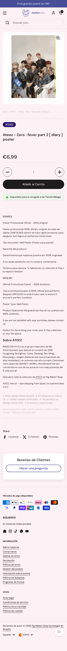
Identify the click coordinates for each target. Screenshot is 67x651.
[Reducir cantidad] (7, 172)
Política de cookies (13, 610)
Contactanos (10, 551)
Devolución (9, 560)
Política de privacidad (14, 606)
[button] (60, 13)
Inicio (5, 112)
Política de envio (11, 564)
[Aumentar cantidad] (59, 172)
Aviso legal (8, 597)
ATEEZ (13, 112)
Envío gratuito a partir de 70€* (33, 4)
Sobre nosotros (11, 547)
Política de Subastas (13, 577)
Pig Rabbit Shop (40, 625)
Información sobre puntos (16, 573)
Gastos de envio (11, 555)
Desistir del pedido (13, 569)
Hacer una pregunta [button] (33, 468)
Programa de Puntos (13, 582)
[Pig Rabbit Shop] (33, 13)
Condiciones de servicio (15, 602)
